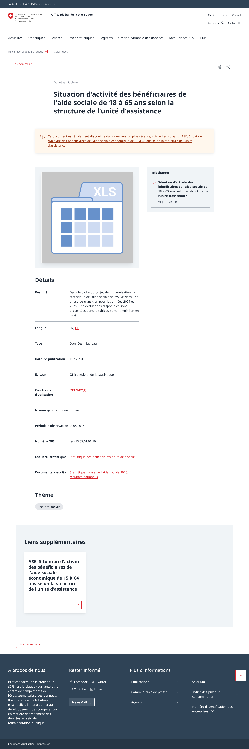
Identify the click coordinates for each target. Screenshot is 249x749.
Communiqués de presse (149, 692)
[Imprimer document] (219, 67)
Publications (140, 682)
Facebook (81, 682)
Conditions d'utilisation (21, 743)
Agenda (136, 702)
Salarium (198, 682)
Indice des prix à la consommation (206, 694)
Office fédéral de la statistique (72, 14)
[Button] (77, 605)
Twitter (101, 682)
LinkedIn (100, 689)
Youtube (80, 689)
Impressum (43, 743)
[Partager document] (228, 67)
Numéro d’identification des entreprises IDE (212, 709)
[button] (15, 37)
